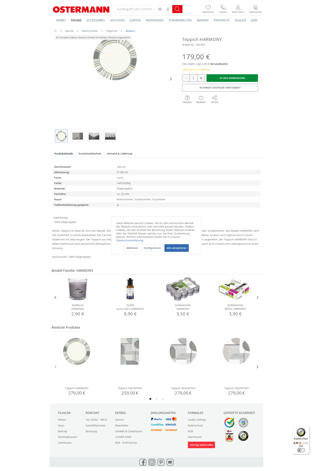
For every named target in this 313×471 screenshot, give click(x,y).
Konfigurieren (152, 248)
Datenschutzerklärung (129, 240)
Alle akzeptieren (177, 248)
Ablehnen (132, 248)
